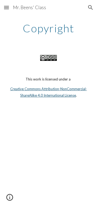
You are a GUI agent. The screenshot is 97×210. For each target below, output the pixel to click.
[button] (6, 7)
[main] (48, 28)
